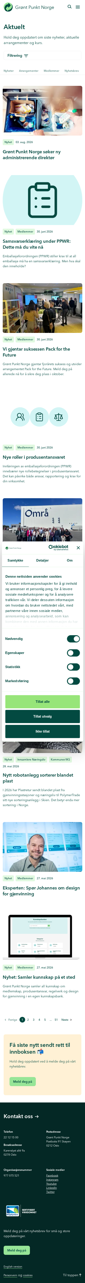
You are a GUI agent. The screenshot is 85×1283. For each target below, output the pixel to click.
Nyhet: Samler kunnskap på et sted (39, 977)
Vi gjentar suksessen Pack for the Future (36, 352)
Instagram (52, 1179)
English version (13, 1266)
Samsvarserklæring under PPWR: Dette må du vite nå (37, 244)
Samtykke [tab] (15, 560)
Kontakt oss (18, 1116)
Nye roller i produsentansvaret (34, 457)
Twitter (50, 1192)
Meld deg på (22, 1082)
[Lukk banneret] (78, 547)
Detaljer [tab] (42, 560)
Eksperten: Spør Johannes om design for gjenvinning (41, 891)
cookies (27, 1275)
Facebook (52, 1175)
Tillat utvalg (42, 716)
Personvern (10, 1275)
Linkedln (51, 1187)
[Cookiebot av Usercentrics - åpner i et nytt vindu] (50, 548)
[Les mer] (42, 111)
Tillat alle (43, 701)
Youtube (51, 1183)
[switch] (73, 652)
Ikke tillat (43, 731)
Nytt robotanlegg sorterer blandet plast (38, 778)
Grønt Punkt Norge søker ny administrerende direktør (31, 154)
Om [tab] (70, 560)
